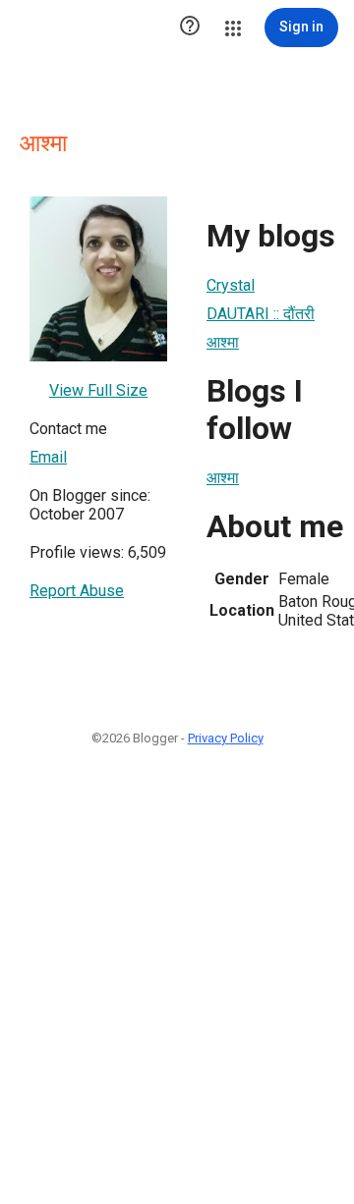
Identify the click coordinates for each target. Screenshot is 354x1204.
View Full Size (98, 390)
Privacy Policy (226, 738)
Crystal (230, 285)
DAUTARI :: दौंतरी (260, 313)
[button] (189, 27)
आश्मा (222, 342)
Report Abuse (77, 590)
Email (48, 457)
